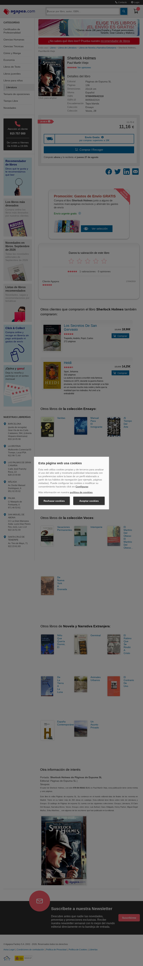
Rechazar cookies (54, 500)
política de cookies (81, 492)
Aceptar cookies (89, 500)
